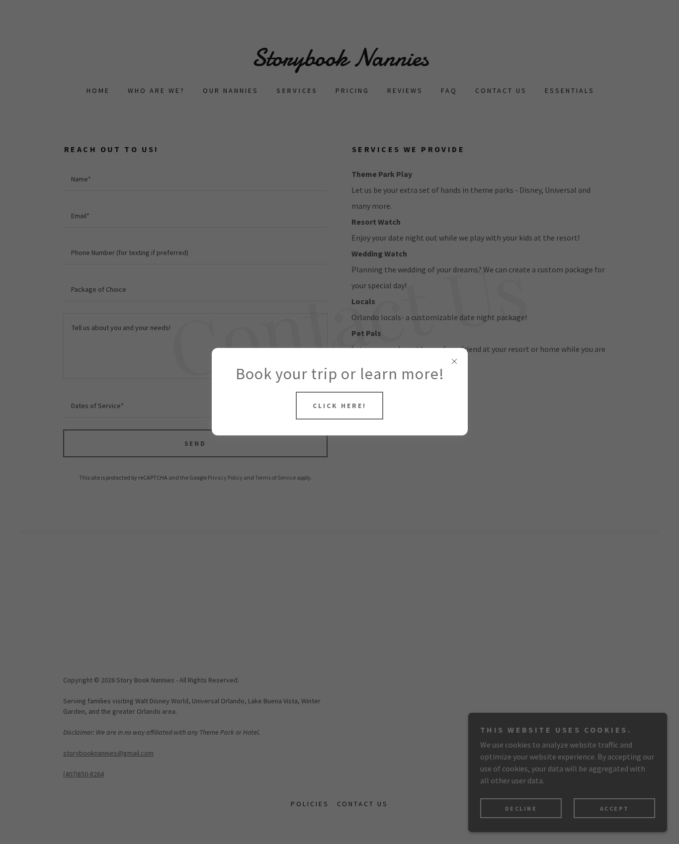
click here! (339, 405)
